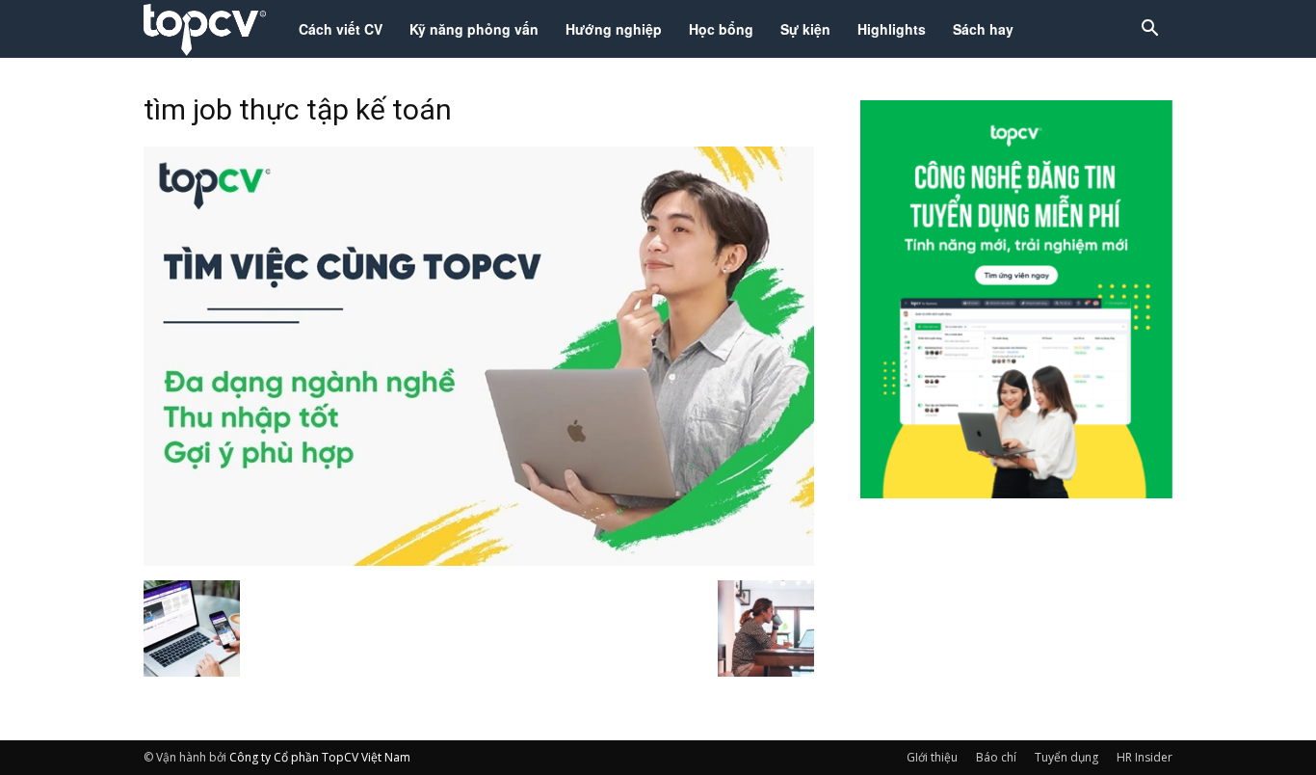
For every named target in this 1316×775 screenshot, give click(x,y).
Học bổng (721, 29)
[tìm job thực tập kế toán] (479, 560)
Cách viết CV (340, 29)
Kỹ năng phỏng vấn (474, 29)
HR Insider (1144, 757)
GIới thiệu (932, 757)
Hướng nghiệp (614, 29)
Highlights (891, 29)
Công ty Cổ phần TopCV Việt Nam (319, 757)
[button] (1149, 30)
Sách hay (983, 29)
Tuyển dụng (1066, 757)
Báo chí (996, 757)
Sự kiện (805, 29)
